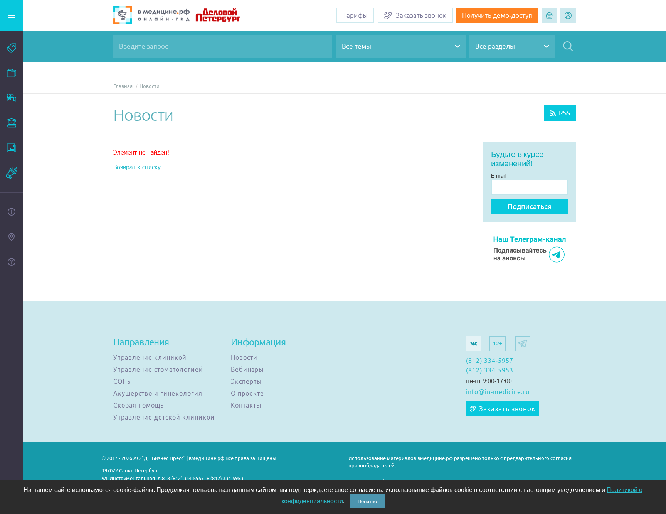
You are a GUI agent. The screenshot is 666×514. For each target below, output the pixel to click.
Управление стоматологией (158, 370)
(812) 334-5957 (489, 361)
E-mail (498, 175)
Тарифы (355, 15)
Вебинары (247, 370)
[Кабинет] (568, 15)
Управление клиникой (150, 358)
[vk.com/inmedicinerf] (473, 343)
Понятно (367, 501)
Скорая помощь (138, 406)
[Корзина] (549, 15)
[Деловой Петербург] (227, 16)
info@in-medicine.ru (498, 392)
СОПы (122, 382)
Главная (123, 86)
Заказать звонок (507, 408)
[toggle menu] (11, 15)
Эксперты (246, 382)
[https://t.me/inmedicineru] (522, 343)
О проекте (247, 394)
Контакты (246, 406)
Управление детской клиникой (164, 418)
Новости (150, 86)
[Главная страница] (151, 16)
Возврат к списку (137, 167)
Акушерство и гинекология (157, 394)
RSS (564, 113)
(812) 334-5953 (489, 370)
